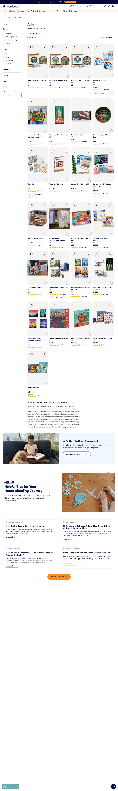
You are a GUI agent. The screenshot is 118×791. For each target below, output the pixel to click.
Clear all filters (106, 37)
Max (15, 91)
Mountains (38, 194)
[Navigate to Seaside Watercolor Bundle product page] (103, 219)
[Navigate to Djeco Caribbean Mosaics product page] (81, 319)
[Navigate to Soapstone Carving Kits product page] (59, 268)
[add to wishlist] (31, 47)
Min (4, 91)
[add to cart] (44, 47)
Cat (57, 297)
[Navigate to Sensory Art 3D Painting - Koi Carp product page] (103, 165)
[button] (9, 94)
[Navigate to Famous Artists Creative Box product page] (81, 219)
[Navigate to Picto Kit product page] (37, 165)
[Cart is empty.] (113, 6)
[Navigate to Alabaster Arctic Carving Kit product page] (103, 61)
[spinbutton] (6, 95)
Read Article (10, 537)
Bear (52, 297)
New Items (83, 11)
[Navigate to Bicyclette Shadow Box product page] (59, 61)
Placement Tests (55, 11)
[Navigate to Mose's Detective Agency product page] (103, 319)
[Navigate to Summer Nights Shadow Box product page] (103, 116)
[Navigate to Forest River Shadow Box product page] (37, 61)
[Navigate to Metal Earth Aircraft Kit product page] (103, 268)
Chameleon (32, 198)
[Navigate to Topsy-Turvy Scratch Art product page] (59, 319)
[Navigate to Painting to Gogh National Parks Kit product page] (37, 319)
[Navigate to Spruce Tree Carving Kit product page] (81, 165)
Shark (30, 194)
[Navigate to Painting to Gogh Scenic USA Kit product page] (81, 268)
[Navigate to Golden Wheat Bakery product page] (37, 219)
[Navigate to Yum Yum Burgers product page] (59, 165)
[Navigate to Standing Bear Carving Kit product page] (59, 116)
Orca (62, 297)
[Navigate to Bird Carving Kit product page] (81, 116)
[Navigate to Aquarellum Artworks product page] (37, 268)
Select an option (100, 93)
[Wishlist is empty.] (109, 6)
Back (8, 18)
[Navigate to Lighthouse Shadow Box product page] (81, 61)
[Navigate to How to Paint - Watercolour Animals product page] (59, 219)
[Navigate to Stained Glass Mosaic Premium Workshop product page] (37, 116)
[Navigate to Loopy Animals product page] (37, 368)
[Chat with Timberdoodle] (113, 786)
